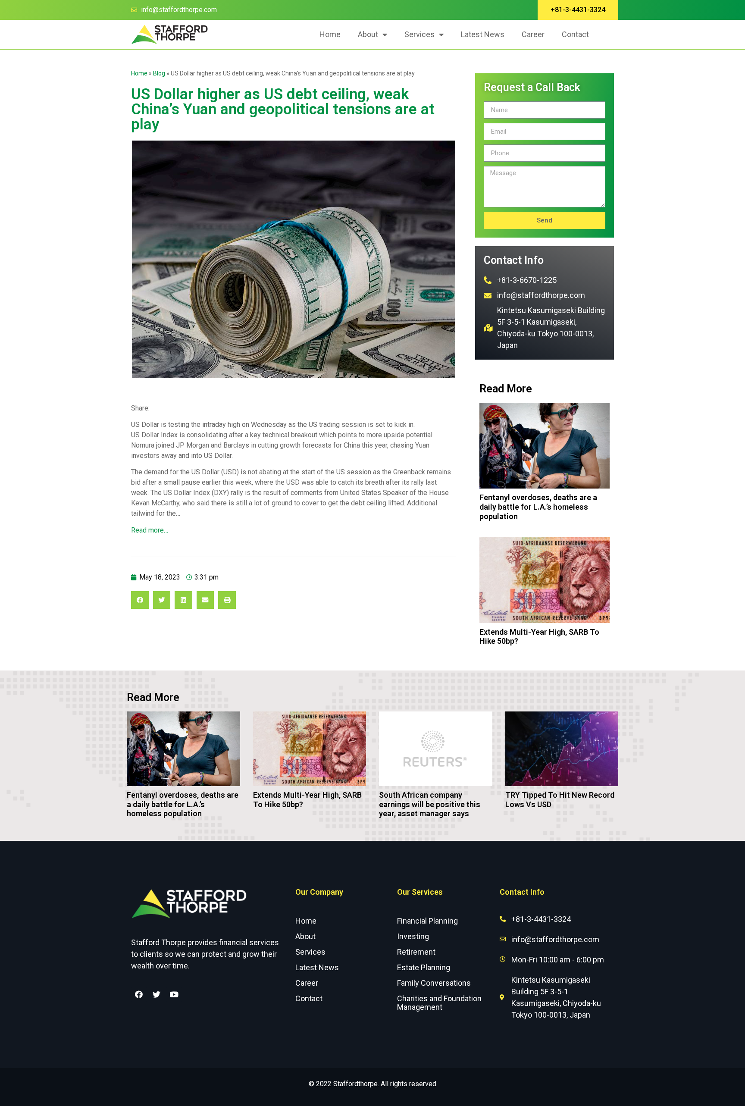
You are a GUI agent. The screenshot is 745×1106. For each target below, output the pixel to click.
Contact (575, 34)
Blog (159, 73)
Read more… (149, 530)
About (368, 34)
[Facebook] (139, 994)
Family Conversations (434, 982)
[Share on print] (227, 600)
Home (330, 34)
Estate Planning (423, 967)
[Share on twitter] (162, 600)
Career (533, 34)
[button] (578, 10)
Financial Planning (427, 920)
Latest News (482, 34)
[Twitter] (156, 994)
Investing (413, 936)
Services (419, 34)
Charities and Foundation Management (439, 1003)
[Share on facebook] (140, 600)
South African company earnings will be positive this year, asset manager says (429, 804)
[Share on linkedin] (183, 600)
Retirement (416, 951)
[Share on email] (205, 600)
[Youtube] (174, 994)
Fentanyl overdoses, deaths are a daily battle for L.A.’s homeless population (538, 506)
